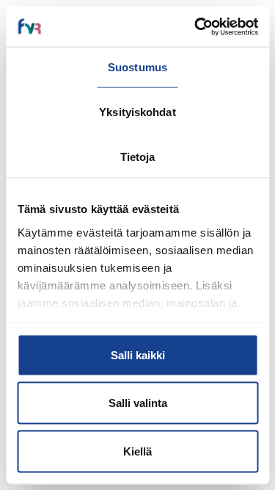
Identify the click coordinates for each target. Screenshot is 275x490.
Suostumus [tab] (137, 67)
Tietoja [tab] (137, 157)
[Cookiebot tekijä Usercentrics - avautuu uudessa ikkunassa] (195, 26)
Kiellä (137, 450)
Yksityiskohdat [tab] (137, 112)
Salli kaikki (138, 354)
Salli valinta (138, 403)
